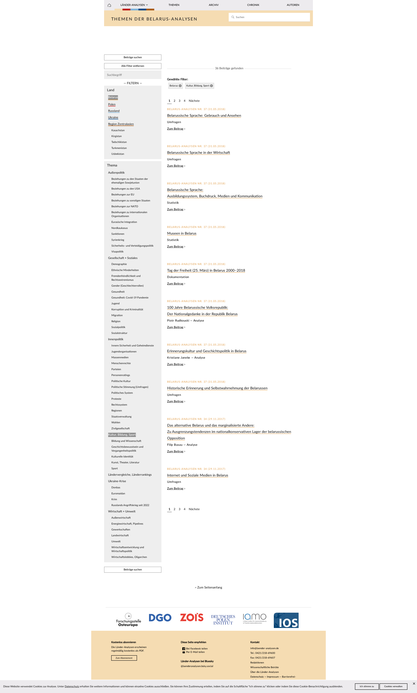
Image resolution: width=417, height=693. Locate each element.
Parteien (116, 369)
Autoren (293, 5)
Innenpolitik (115, 339)
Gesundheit (118, 291)
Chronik (253, 5)
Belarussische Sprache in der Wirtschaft (198, 152)
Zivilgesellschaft (120, 428)
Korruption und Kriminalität (127, 309)
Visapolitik (117, 251)
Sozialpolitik (118, 327)
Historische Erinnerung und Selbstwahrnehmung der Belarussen (217, 388)
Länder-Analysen (133, 5)
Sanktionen (117, 234)
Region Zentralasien (121, 124)
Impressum (273, 677)
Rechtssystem (119, 404)
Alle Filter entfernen (132, 66)
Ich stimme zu (367, 686)
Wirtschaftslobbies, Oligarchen (129, 557)
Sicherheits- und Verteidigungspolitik (132, 245)
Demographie (119, 264)
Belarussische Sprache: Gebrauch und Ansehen (204, 115)
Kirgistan (116, 136)
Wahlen (115, 422)
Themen (174, 5)
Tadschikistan (119, 142)
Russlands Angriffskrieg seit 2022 (130, 505)
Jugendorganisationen (124, 351)
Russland (114, 111)
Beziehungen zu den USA (125, 188)
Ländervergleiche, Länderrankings (130, 474)
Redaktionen (257, 662)
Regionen (116, 410)
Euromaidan (118, 493)
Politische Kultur (121, 381)
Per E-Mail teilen (195, 652)
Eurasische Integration (124, 222)
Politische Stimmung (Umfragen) (129, 387)
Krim (114, 499)
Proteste (116, 399)
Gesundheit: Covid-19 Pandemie (129, 297)
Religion (115, 321)
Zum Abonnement (124, 658)
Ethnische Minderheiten (125, 270)
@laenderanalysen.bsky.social (197, 666)
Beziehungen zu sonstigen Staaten (130, 200)
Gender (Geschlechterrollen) (127, 285)
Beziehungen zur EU (122, 194)
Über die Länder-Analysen (264, 672)
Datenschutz (257, 677)
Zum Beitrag (175, 128)
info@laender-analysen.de (264, 648)
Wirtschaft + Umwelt (122, 511)
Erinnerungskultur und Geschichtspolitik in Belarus (206, 351)
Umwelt (116, 541)
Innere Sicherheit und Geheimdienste (132, 345)
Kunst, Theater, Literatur (125, 462)
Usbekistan (117, 154)
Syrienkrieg (117, 240)
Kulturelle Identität (122, 456)
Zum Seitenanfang (209, 587)
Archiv (214, 5)
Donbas (115, 487)
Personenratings (120, 375)
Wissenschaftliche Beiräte (264, 667)
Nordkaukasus (119, 228)
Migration (117, 315)
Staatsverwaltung (121, 416)
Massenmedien (120, 357)
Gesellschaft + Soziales (122, 258)
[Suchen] (233, 17)
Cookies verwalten (393, 686)
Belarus (113, 97)
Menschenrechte (121, 363)
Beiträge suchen (133, 57)
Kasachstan (118, 130)
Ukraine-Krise (117, 481)
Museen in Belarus (181, 233)
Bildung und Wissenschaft (126, 441)
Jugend (115, 303)
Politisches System (122, 393)
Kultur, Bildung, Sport (122, 434)
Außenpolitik (116, 172)
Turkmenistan (119, 148)
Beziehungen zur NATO (124, 206)
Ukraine (113, 117)
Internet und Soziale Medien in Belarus (197, 475)
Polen (111, 104)
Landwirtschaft (120, 535)
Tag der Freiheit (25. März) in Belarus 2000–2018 (206, 270)
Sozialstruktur (119, 333)
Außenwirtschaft (121, 517)
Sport (114, 468)
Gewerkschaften (120, 529)
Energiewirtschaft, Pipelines (127, 523)
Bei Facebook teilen (197, 648)
